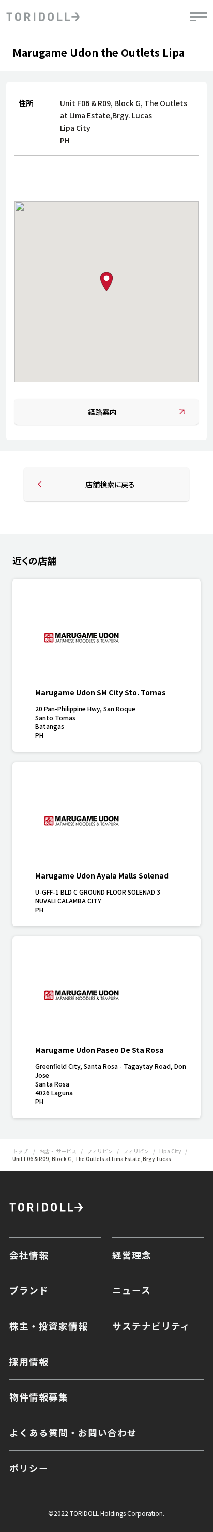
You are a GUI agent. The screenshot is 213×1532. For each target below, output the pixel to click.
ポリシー (29, 1468)
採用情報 (29, 1361)
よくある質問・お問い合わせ (73, 1432)
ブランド (29, 1290)
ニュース (131, 1290)
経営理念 (131, 1254)
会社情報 (29, 1254)
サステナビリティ (151, 1325)
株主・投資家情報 (48, 1325)
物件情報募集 (38, 1396)
